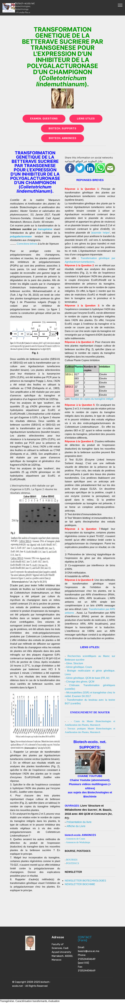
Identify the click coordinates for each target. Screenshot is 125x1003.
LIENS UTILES (86, 118)
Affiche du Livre (75, 826)
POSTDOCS (72, 863)
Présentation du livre (78, 822)
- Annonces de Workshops (77, 842)
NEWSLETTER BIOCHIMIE (80, 884)
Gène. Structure (74, 663)
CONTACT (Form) (85, 938)
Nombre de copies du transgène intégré (92, 399)
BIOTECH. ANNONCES (62, 138)
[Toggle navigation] (120, 5)
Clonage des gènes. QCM (80, 681)
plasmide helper (100, 232)
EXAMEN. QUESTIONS (44, 118)
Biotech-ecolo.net (25, 7)
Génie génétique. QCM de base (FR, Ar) (87, 678)
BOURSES (71, 859)
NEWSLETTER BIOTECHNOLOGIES (85, 880)
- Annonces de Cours (75, 838)
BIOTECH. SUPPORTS (62, 128)
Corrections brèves (27, 243)
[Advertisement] (90, 905)
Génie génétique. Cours (79, 667)
